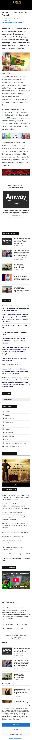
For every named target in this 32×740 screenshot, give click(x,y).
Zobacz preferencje (16, 734)
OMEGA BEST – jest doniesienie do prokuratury (15, 532)
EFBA (6, 425)
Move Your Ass (9, 418)
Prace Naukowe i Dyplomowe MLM (15, 443)
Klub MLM (8, 439)
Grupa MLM (8, 411)
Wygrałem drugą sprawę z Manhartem (13, 536)
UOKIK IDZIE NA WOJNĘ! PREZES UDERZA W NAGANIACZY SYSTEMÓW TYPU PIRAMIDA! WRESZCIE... (15, 526)
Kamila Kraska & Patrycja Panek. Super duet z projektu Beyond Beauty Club (22, 691)
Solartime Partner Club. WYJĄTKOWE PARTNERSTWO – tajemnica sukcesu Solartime (13, 341)
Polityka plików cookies (15, 738)
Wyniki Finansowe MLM (12, 446)
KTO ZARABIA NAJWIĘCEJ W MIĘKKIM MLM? (19, 266)
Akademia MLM (9, 422)
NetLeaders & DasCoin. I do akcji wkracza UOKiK (16, 554)
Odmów (16, 729)
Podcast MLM (9, 432)
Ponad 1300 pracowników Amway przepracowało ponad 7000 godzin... (16, 211)
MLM (8, 118)
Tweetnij (14, 22)
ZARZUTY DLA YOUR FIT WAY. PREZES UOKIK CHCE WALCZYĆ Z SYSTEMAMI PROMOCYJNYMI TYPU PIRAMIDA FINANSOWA (16, 497)
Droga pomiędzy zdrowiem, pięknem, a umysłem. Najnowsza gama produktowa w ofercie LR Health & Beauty (15, 371)
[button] (29, 705)
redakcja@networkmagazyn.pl (17, 638)
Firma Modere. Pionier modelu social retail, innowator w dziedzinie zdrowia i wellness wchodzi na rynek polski (15, 308)
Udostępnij (6, 22)
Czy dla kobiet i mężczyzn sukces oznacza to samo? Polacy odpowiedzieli (22, 289)
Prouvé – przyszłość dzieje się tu (12, 365)
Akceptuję (16, 724)
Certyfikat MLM (9, 436)
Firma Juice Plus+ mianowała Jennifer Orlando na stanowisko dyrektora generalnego (21, 277)
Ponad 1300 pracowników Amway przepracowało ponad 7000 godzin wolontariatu (22, 241)
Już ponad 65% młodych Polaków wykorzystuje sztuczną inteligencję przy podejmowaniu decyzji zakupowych (21, 254)
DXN (11, 77)
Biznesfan (8, 415)
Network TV (8, 429)
